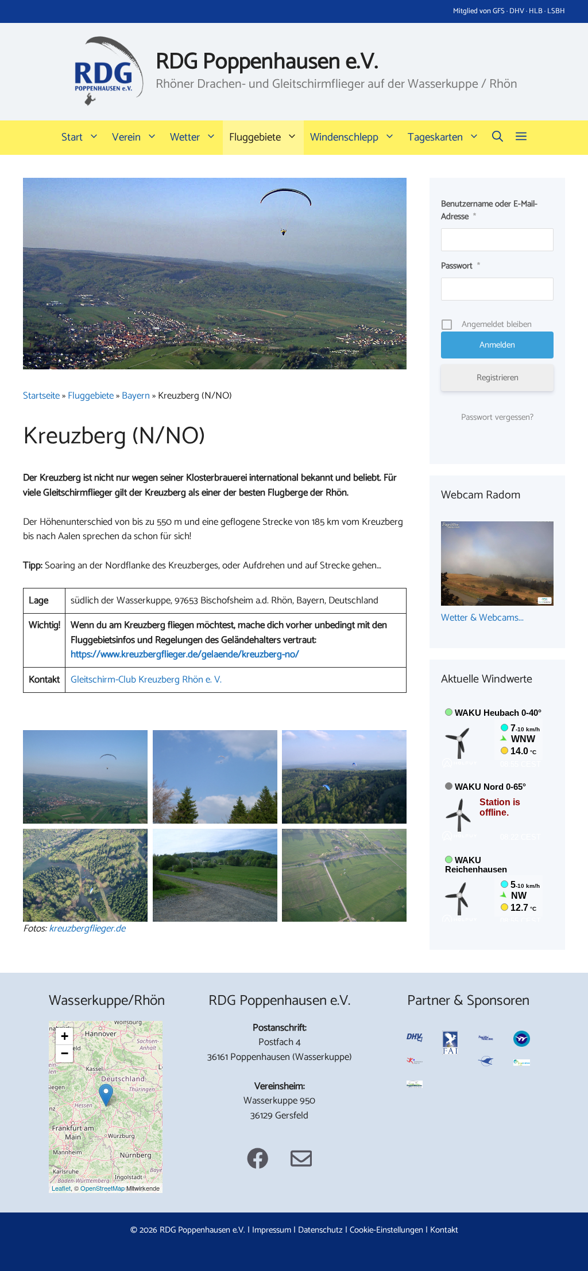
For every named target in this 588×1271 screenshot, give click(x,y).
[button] (521, 137)
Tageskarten (435, 137)
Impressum (271, 1230)
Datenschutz (320, 1230)
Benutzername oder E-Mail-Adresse (489, 210)
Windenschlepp (344, 137)
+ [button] (64, 1036)
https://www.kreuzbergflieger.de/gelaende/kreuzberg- (178, 654)
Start (72, 137)
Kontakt (444, 1230)
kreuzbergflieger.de (87, 929)
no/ (292, 654)
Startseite (41, 396)
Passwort (460, 266)
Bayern (136, 396)
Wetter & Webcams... (482, 618)
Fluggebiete (255, 137)
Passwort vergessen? (497, 417)
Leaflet (61, 1187)
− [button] (64, 1053)
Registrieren (498, 378)
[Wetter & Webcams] (497, 603)
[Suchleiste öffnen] (497, 137)
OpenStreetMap (102, 1187)
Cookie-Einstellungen (386, 1230)
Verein (126, 137)
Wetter (185, 137)
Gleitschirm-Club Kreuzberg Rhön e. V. (146, 680)
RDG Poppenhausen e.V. (267, 62)
